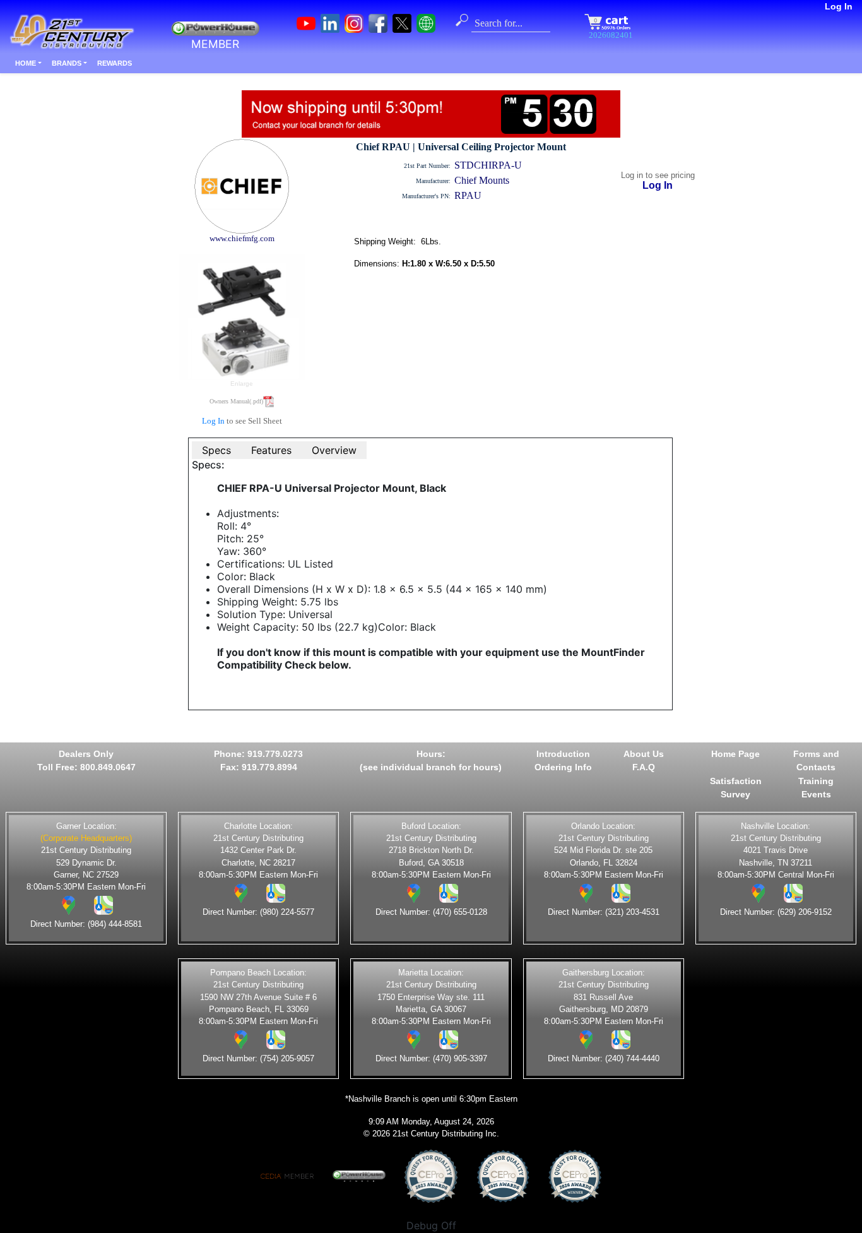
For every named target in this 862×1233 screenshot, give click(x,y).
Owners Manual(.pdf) (236, 401)
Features (271, 450)
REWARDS (114, 63)
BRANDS (66, 63)
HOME (25, 63)
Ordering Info (563, 767)
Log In (839, 6)
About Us (643, 754)
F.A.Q (643, 767)
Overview (334, 450)
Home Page (735, 754)
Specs (216, 450)
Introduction (563, 754)
